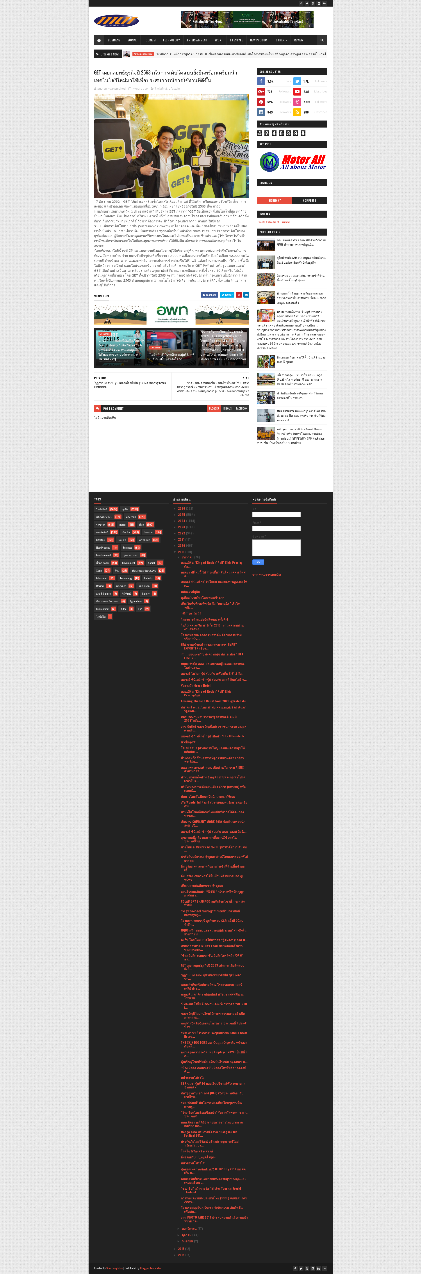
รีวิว (117, 570)
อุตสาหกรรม (130, 555)
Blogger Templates (150, 1268)
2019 (181, 551)
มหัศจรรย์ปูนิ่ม (190, 591)
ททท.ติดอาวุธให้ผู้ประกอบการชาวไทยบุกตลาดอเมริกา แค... (212, 1124)
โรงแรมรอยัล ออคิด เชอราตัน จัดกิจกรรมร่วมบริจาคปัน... (211, 636)
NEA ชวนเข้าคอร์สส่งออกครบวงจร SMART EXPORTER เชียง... (209, 646)
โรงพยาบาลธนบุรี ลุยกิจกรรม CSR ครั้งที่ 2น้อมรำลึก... (212, 922)
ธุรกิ (140, 609)
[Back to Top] (324, 1268)
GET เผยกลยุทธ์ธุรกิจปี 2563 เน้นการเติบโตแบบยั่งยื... (212, 967)
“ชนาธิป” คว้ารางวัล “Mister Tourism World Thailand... (211, 1190)
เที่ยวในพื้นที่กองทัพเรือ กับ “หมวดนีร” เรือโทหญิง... (210, 605)
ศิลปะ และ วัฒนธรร (107, 601)
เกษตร (122, 540)
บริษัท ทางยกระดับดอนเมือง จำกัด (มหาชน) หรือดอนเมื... (213, 788)
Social (132, 40)
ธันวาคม (188, 557)
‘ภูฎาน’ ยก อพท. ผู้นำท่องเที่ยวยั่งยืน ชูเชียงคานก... (211, 976)
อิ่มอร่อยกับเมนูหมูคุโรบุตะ (198, 1157)
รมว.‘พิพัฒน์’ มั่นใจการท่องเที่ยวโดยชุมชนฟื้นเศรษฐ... (211, 1104)
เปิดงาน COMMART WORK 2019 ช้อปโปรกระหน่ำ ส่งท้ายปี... (213, 823)
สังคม (122, 524)
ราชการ (100, 524)
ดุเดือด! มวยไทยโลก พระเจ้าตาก (202, 597)
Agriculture (136, 601)
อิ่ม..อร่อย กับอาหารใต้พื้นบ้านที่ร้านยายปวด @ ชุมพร (212, 877)
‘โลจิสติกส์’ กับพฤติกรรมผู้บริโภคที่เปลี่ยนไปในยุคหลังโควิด (171, 356)
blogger (214, 408)
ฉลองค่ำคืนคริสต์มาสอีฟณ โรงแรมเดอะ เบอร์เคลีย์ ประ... (211, 986)
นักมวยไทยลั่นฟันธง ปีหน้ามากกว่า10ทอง (208, 796)
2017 (181, 1248)
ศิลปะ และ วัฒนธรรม (316, 53)
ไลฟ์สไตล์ (161, 88)
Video (124, 609)
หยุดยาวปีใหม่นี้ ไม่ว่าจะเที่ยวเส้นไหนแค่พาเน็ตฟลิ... (213, 574)
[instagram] (318, 3)
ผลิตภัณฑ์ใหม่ (104, 517)
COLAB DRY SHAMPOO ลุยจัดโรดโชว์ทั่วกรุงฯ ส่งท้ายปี (213, 903)
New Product (259, 40)
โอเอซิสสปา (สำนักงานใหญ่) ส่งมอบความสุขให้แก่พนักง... (213, 749)
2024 (182, 520)
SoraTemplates (114, 1268)
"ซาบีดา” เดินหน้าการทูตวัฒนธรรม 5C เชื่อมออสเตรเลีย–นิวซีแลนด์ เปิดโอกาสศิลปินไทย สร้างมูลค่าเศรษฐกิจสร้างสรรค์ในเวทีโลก (201, 53)
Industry (148, 578)
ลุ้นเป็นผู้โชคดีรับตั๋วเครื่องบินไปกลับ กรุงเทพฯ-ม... (214, 1061)
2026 (182, 508)
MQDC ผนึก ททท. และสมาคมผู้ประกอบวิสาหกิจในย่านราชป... (213, 932)
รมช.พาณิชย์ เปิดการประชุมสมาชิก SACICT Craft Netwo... (214, 1034)
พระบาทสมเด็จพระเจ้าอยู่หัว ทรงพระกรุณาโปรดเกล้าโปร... (213, 779)
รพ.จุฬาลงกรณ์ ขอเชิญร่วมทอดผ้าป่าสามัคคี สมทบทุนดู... (210, 912)
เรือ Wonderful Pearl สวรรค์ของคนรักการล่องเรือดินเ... (214, 804)
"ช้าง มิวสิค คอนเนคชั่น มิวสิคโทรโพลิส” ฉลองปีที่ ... (213, 1069)
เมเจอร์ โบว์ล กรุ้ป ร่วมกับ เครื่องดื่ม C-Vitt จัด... (212, 673)
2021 (181, 539)
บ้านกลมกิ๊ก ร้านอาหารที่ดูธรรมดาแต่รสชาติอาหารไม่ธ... (212, 759)
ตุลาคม (187, 1234)
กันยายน (188, 1241)
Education (101, 578)
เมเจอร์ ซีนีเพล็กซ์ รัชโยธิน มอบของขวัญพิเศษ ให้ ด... (214, 583)
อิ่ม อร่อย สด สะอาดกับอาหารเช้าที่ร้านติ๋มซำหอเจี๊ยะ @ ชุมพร (301, 277)
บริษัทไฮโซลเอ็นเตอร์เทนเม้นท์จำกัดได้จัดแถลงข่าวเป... (212, 813)
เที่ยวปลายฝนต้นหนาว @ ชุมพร (202, 885)
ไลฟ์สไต (101, 616)
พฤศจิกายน (190, 1228)
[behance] (324, 3)
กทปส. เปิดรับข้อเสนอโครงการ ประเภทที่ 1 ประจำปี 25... (214, 1025)
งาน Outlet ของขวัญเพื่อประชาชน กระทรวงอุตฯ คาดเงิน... (213, 728)
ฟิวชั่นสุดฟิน (189, 742)
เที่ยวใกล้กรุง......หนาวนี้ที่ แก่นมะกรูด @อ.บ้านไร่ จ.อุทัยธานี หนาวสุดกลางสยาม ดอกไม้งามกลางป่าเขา (299, 379)
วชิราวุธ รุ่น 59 (191, 613)
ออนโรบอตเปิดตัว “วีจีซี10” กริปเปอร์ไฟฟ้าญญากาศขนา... (212, 893)
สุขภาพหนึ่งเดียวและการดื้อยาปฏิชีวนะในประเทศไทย (209, 839)
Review (298, 40)
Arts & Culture (103, 593)
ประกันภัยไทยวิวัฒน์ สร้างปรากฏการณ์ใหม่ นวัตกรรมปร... (210, 1143)
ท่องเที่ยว (131, 517)
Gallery (146, 593)
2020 (182, 545)
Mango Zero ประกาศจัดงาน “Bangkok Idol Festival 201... (209, 1133)
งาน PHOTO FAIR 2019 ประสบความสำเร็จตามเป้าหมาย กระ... (214, 1219)
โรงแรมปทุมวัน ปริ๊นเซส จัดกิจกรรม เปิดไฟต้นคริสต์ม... (212, 1209)
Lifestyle (236, 40)
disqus (227, 408)
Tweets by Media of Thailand (273, 222)
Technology (171, 40)
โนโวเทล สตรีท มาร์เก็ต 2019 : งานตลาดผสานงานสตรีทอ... (212, 627)
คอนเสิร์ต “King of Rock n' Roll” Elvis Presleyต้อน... (206, 693)
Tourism (150, 40)
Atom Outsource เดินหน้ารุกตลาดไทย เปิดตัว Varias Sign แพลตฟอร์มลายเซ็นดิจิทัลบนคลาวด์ (301, 415)
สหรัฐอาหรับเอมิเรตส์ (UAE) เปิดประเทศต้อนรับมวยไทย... (212, 1095)
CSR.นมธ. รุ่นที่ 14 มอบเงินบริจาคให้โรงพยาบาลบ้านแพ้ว (213, 1085)
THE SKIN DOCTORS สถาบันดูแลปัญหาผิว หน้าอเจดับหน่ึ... (214, 1044)
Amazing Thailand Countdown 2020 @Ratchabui (214, 701)
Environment (102, 609)
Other (280, 40)
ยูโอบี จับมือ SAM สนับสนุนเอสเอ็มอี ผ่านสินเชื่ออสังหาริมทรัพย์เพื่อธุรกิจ (301, 260)
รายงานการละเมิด (266, 574)
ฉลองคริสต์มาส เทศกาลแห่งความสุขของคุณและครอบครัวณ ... (213, 1180)
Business (114, 40)
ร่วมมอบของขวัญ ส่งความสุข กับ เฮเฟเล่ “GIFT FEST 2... (212, 656)
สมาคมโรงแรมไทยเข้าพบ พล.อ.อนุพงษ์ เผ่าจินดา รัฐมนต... (213, 709)
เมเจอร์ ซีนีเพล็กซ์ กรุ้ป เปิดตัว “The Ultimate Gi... (214, 736)
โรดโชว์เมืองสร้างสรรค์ (197, 1151)
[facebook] (301, 3)
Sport (218, 40)
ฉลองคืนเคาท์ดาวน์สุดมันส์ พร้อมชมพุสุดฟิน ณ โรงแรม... (212, 996)
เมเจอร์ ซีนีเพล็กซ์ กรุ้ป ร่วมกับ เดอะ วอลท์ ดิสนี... (213, 831)
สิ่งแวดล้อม (102, 563)
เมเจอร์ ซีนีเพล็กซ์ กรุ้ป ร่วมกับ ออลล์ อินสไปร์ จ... (214, 679)
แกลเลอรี (121, 586)
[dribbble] (312, 3)
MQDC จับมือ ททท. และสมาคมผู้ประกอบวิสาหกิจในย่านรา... (212, 665)
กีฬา (141, 524)
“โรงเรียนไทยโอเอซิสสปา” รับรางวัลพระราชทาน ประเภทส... (214, 1114)
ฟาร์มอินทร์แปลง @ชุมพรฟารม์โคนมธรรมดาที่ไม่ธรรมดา (300, 395)
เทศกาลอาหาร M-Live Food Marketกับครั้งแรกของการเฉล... (212, 947)
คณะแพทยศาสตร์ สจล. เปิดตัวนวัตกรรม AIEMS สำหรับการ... (212, 769)
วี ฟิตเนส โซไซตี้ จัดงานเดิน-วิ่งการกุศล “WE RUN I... (214, 1005)
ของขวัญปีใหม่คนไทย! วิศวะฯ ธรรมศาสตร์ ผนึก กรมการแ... (213, 1015)
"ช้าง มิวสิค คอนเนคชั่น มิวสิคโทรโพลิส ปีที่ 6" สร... (212, 957)
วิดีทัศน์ (126, 593)
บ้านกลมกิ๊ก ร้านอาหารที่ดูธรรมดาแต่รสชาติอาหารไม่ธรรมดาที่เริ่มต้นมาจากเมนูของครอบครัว (301, 298)
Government (128, 563)
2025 (182, 514)
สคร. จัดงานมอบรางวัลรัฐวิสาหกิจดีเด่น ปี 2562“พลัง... (209, 718)
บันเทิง (126, 532)
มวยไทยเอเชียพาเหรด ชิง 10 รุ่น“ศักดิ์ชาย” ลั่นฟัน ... (214, 849)
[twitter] (307, 3)
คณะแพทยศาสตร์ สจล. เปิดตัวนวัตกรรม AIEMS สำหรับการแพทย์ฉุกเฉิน (301, 242)
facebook (241, 408)
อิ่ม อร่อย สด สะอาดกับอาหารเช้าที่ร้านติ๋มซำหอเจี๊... (212, 868)
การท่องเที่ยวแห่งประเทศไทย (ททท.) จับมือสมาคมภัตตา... (214, 1200)
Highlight (274, 200)
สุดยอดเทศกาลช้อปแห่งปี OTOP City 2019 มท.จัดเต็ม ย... (213, 1171)
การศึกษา (144, 540)
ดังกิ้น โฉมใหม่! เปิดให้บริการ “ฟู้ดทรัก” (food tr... (214, 939)
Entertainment (197, 40)
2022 (182, 533)
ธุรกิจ (125, 509)
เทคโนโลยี (102, 532)
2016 (181, 1254)
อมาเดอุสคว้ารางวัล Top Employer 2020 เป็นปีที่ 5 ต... (214, 1054)
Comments (309, 200)
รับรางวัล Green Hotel (195, 685)
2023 (182, 526)
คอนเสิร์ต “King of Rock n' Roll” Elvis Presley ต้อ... (211, 564)
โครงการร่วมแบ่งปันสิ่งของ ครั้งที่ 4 (204, 619)
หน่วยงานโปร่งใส (193, 1077)
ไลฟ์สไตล (144, 586)
